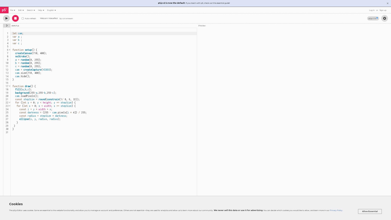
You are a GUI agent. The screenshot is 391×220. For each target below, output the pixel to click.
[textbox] (104, 112)
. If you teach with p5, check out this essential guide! (194, 3)
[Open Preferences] (384, 18)
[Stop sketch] (15, 18)
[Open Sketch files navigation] (7, 26)
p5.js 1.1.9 (372, 18)
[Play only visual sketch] (6, 18)
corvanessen (67, 18)
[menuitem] (13, 10)
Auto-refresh (30, 18)
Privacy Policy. (336, 210)
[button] (51, 10)
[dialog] (195, 208)
